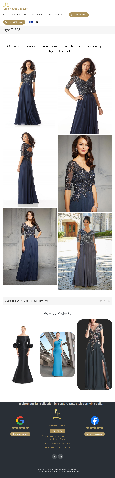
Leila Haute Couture (15, 8)
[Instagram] (60, 456)
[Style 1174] (57, 354)
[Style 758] (94, 354)
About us (57, 431)
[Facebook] (54, 456)
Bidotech (77, 471)
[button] (37, 22)
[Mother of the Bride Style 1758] (20, 354)
